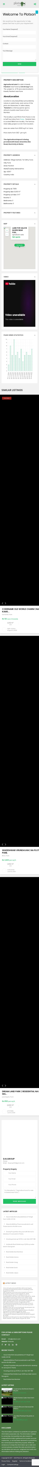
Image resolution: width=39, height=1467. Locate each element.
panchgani (5, 1097)
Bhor (3, 856)
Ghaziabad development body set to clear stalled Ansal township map (17, 1298)
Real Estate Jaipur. (12, 1273)
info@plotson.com (14, 1339)
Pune (22, 119)
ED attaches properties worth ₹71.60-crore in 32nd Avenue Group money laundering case (18, 1304)
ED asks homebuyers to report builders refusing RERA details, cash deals (19, 1317)
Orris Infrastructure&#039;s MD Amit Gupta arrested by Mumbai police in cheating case (18, 1288)
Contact (5, 44)
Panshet (11, 166)
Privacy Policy (6, 1461)
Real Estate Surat (11, 1268)
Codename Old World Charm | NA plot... (23, 1390)
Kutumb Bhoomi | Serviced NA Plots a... (23, 1408)
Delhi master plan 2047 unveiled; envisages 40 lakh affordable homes (19, 1301)
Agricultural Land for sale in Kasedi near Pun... (19, 229)
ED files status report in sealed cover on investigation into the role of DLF (16, 1295)
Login (3, 1464)
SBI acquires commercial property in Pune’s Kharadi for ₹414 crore (18, 1293)
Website (11, 1342)
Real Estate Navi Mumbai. (14, 1252)
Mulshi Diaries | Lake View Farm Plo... (24, 1399)
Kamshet (5, 614)
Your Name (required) (10, 29)
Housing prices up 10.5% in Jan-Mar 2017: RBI (20, 1239)
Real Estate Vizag (12, 1262)
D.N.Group (9, 1158)
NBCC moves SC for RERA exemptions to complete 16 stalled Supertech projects (16, 1313)
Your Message (7, 51)
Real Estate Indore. (12, 1257)
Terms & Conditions (25, 1461)
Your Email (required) (10, 36)
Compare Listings (12, 1464)
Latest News (10, 1283)
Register (14, 1461)
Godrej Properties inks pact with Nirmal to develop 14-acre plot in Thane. (18, 1233)
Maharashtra (19, 169)
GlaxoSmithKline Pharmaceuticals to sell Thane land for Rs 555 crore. (18, 1225)
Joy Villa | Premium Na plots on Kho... (24, 1417)
